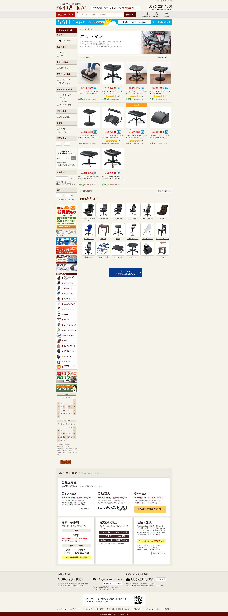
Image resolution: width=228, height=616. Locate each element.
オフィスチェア (69, 293)
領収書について (123, 609)
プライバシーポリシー (153, 609)
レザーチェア (68, 288)
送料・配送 (99, 609)
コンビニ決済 (107, 536)
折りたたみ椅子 (69, 335)
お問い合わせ (137, 609)
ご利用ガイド (74, 609)
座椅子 (66, 340)
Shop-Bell (66, 461)
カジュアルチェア (69, 304)
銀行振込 (121, 540)
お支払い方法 (87, 609)
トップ (80, 29)
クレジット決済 (121, 532)
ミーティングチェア (70, 325)
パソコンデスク (65, 463)
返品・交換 (111, 609)
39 (119, 96)
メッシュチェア (69, 283)
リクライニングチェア (69, 278)
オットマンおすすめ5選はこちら (125, 272)
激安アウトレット (69, 366)
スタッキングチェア (70, 330)
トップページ (61, 609)
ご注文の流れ (83, 508)
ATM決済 (121, 536)
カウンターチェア (69, 309)
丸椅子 (66, 314)
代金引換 (106, 532)
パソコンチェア (69, 299)
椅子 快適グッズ (69, 351)
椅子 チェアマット (69, 346)
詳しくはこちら (158, 553)
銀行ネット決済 (106, 540)
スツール (66, 319)
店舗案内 (168, 609)
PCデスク (67, 361)
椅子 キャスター (69, 356)
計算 (73, 158)
